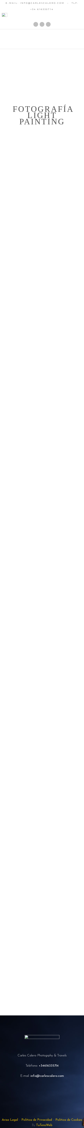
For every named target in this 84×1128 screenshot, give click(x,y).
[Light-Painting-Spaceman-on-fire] (42, 285)
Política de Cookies (68, 1120)
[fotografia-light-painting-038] (42, 852)
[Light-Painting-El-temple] (42, 746)
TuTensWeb (44, 1125)
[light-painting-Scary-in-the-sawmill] (42, 417)
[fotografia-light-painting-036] (42, 959)
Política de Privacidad (36, 1120)
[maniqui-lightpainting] (42, 179)
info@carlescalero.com (47, 1076)
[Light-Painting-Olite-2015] (42, 458)
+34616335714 (49, 1065)
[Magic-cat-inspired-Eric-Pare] (42, 244)
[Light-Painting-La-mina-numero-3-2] (42, 680)
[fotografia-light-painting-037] (42, 893)
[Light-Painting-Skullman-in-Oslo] (42, 351)
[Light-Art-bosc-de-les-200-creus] (42, 811)
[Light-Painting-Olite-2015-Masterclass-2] (42, 524)
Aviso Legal (10, 1120)
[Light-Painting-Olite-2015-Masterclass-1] (42, 614)
